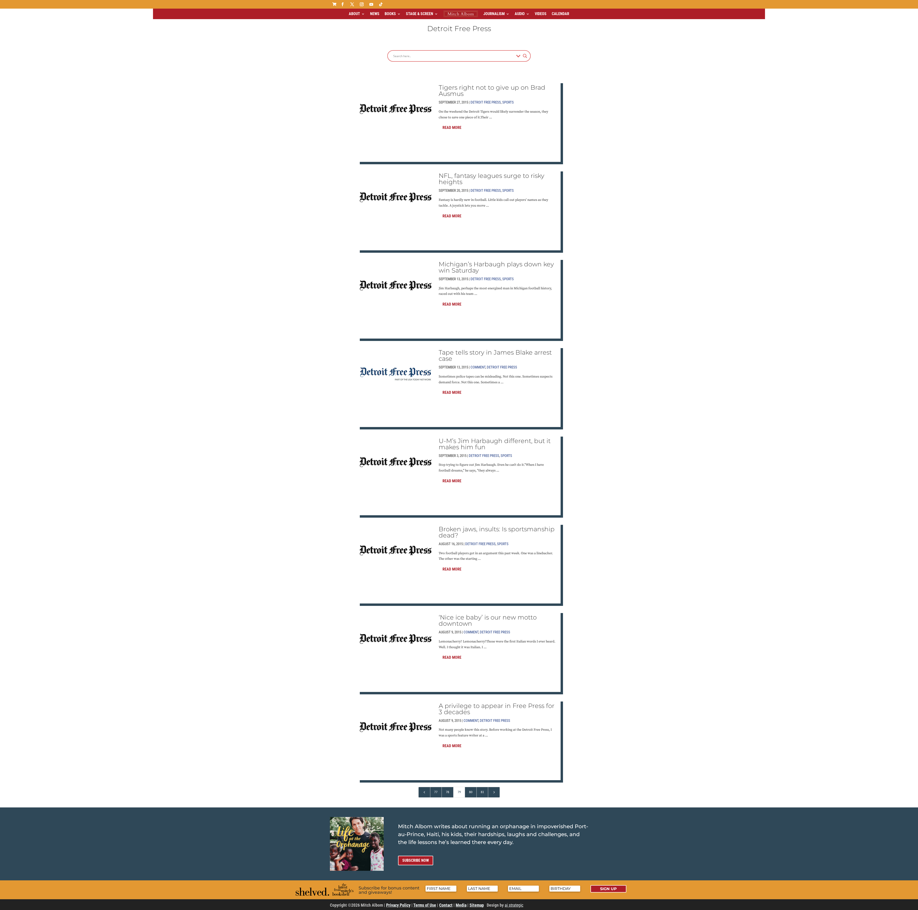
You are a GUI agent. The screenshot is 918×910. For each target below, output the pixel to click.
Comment (477, 367)
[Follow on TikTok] (381, 4)
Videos (540, 13)
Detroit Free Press (485, 102)
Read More (452, 127)
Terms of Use (424, 905)
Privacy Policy (398, 905)
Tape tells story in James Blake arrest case (495, 355)
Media (461, 905)
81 (482, 792)
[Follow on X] (352, 4)
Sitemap (477, 905)
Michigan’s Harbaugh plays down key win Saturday (496, 267)
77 (435, 792)
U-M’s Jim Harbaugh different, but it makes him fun (495, 444)
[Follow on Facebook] (342, 4)
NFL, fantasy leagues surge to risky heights (491, 179)
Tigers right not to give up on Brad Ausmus (492, 91)
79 (459, 792)
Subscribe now (415, 860)
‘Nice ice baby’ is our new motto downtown (488, 620)
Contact (446, 905)
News (374, 13)
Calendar (560, 13)
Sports (508, 102)
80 (470, 792)
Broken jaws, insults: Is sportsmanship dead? (497, 532)
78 (447, 792)
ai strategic (514, 905)
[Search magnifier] (525, 56)
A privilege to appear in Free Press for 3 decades (496, 709)
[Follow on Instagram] (362, 4)
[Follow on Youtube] (371, 4)
